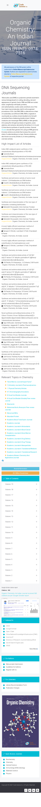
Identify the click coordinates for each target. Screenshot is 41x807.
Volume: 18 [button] (9, 489)
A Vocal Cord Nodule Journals (17, 395)
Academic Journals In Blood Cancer (19, 430)
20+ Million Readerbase (20, 473)
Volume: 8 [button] (8, 543)
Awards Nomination (20, 469)
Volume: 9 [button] (8, 538)
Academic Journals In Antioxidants (18, 426)
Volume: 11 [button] (9, 527)
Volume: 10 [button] (9, 532)
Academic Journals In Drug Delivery (18, 439)
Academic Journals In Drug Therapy (19, 442)
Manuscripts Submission (14, 664)
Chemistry (9, 762)
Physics (8, 773)
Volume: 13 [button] (9, 516)
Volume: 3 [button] (8, 570)
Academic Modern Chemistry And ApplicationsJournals (17, 457)
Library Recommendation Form (16, 685)
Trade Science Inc (17, 785)
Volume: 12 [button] (9, 522)
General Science (11, 765)
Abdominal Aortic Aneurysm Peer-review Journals (19, 409)
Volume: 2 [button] (8, 575)
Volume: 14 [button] (9, 511)
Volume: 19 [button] (9, 484)
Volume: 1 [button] (8, 581)
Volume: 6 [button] (8, 554)
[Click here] (20, 607)
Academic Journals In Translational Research (22, 452)
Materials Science (12, 771)
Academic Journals (13, 423)
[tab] (20, 484)
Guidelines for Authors (13, 667)
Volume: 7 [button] (8, 549)
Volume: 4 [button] (8, 565)
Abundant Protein (13, 416)
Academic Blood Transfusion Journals (19, 420)
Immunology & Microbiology (15, 768)
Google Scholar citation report (10, 587)
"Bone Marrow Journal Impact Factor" (19, 382)
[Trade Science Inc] (20, 5)
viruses (4, 130)
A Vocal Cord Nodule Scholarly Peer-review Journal (20, 400)
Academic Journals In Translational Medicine (22, 449)
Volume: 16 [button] (9, 500)
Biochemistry (10, 759)
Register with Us (11, 670)
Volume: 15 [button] (9, 506)
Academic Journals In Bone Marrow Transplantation (18, 434)
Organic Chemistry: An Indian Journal (25, 159)
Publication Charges (12, 688)
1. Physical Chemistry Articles (17, 388)
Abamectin (10, 404)
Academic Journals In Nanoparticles (19, 445)
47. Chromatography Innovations (18, 392)
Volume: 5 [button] (8, 559)
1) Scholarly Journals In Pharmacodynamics (21, 385)
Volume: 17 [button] (9, 495)
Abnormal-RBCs (12, 413)
